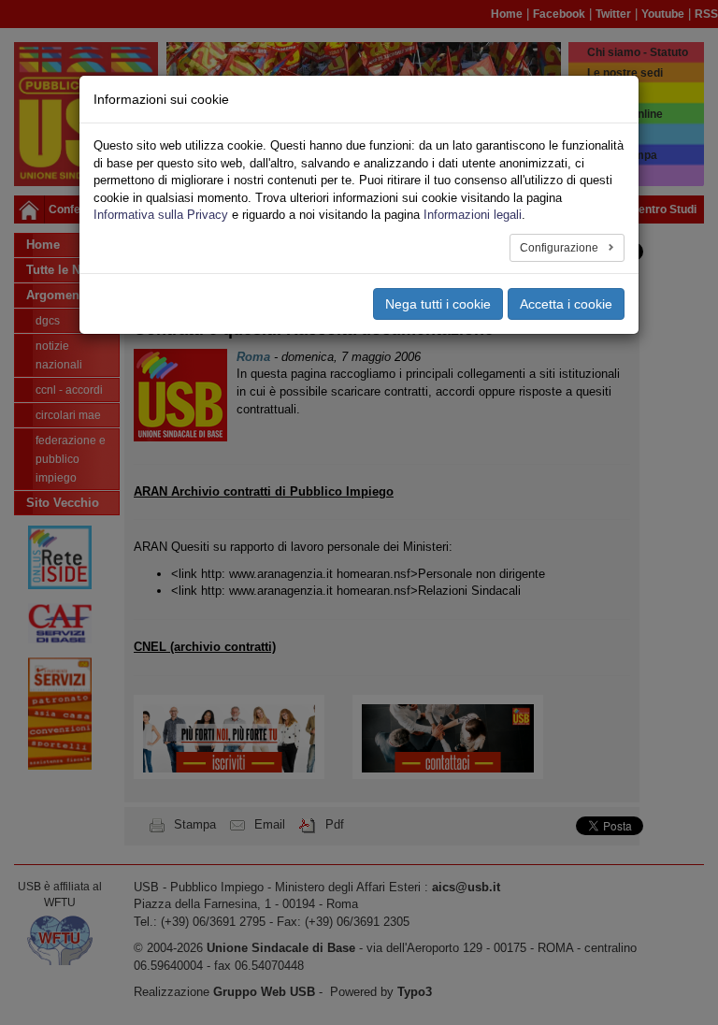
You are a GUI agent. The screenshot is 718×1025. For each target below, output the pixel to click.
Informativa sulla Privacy (160, 215)
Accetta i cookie (566, 303)
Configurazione (560, 247)
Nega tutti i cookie (438, 303)
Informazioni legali (473, 215)
